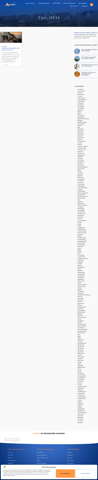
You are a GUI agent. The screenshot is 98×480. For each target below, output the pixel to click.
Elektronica (80, 177)
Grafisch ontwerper (82, 205)
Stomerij (80, 355)
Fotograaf (80, 189)
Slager (79, 336)
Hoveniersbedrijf (82, 220)
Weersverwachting (41, 463)
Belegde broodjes (82, 122)
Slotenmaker (81, 340)
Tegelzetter (80, 365)
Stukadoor (80, 359)
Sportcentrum (81, 345)
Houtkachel (80, 217)
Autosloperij (81, 105)
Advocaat (80, 93)
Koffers (79, 250)
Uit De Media (56, 3)
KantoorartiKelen (82, 238)
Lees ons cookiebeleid (39, 472)
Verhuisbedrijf (81, 393)
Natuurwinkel (81, 281)
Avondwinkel (81, 108)
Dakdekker (80, 156)
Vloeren (80, 400)
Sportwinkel (81, 352)
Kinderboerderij (82, 239)
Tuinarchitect (81, 381)
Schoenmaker (81, 327)
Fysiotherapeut (81, 191)
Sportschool (81, 350)
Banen (79, 113)
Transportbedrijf (82, 376)
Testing (79, 369)
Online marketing (82, 284)
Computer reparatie (83, 146)
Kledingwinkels (81, 245)
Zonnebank (80, 419)
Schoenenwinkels (82, 326)
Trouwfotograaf (81, 378)
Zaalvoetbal (80, 417)
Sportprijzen (81, 348)
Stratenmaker (81, 357)
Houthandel (81, 215)
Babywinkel (80, 110)
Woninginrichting (82, 412)
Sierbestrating (81, 333)
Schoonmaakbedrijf (82, 329)
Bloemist (80, 125)
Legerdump (81, 260)
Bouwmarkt (80, 136)
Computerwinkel (82, 148)
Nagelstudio (81, 277)
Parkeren (80, 302)
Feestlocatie (81, 181)
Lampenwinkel (81, 257)
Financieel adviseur (83, 188)
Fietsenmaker (81, 184)
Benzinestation (81, 124)
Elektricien (80, 176)
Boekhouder (81, 131)
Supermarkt (80, 360)
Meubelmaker (81, 272)
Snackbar (80, 341)
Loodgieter (80, 262)
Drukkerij (80, 172)
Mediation (80, 270)
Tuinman (80, 384)
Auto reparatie (81, 98)
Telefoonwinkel (81, 367)
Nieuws (39, 460)
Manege (80, 265)
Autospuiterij (81, 106)
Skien (79, 334)
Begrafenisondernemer (83, 119)
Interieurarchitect (82, 231)
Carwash (80, 143)
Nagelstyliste (81, 279)
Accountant (80, 89)
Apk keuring (81, 94)
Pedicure (80, 305)
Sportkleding (81, 346)
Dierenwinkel (81, 169)
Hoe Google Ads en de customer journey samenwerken (89, 65)
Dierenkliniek (81, 165)
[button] (91, 4)
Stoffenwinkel (81, 353)
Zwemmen (80, 422)
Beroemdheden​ (12, 460)
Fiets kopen (81, 182)
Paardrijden (81, 300)
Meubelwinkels (81, 274)
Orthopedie (81, 293)
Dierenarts (80, 163)
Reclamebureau (81, 310)
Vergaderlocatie (82, 391)
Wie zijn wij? (73, 6)
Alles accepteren (65, 473)
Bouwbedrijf (81, 134)
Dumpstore (80, 174)
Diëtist (79, 170)
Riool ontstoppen (82, 317)
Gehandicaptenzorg (83, 193)
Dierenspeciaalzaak (82, 167)
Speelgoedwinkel (82, 343)
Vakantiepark (81, 388)
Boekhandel (81, 129)
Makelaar (80, 264)
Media (79, 269)
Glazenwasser (81, 203)
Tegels (79, 364)
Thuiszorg (80, 372)
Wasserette (80, 403)
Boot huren (80, 132)
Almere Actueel (29, 3)
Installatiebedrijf (82, 229)
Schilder (80, 322)
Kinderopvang (81, 243)
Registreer (85, 6)
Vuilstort (80, 402)
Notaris (79, 283)
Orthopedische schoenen (84, 295)
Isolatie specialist (82, 232)
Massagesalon (81, 267)
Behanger (80, 120)
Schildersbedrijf (82, 324)
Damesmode (81, 160)
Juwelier (80, 236)
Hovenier (80, 219)
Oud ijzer (80, 296)
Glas (79, 200)
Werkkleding (81, 410)
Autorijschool (81, 101)
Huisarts (80, 222)
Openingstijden (82, 3)
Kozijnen (80, 252)
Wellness (80, 407)
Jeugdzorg (80, 234)
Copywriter (80, 151)
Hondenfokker (81, 212)
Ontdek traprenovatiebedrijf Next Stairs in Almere (11, 48)
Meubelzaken (81, 276)
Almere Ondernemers (69, 3)
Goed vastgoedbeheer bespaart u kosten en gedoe (89, 50)
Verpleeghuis (81, 395)
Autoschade (81, 103)
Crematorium (81, 153)
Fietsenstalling (81, 186)
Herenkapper (81, 208)
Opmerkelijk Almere (44, 3)
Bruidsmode (81, 138)
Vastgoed (80, 390)
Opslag (79, 288)
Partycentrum (81, 303)
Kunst (79, 253)
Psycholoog (80, 308)
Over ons (10, 452)
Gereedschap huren (83, 196)
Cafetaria (80, 139)
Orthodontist (81, 291)
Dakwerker (80, 158)
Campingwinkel (82, 141)
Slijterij (79, 338)
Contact (10, 458)
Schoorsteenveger (82, 331)
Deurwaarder (81, 162)
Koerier (79, 248)
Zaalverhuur (81, 416)
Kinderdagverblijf (82, 241)
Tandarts (80, 362)
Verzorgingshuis (82, 397)
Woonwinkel (81, 414)
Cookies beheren (85, 473)
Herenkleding (81, 210)
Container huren (82, 150)
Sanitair (79, 319)
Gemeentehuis (81, 194)
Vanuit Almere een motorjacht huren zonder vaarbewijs (88, 57)
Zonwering (80, 421)
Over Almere (40, 452)
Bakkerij (80, 112)
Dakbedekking (81, 155)
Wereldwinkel (81, 409)
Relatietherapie (81, 312)
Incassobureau (81, 227)
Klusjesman (80, 246)
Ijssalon (79, 226)
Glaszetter (80, 201)
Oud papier (81, 298)
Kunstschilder (81, 255)
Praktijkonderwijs (82, 307)
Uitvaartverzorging (82, 386)
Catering (80, 144)
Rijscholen (80, 315)
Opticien (80, 290)
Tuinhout (80, 383)
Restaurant (80, 314)
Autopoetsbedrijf (82, 100)
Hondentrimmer (82, 214)
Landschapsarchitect (83, 258)
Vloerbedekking (82, 398)
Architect (80, 96)
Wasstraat (80, 405)
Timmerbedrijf (81, 374)
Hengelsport (81, 207)
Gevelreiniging (81, 198)
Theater (79, 371)
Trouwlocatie (81, 379)
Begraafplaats (81, 117)
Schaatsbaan (81, 321)
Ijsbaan (79, 224)
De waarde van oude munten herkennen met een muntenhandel (88, 74)
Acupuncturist (81, 91)
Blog (79, 127)
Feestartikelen (81, 179)
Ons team (10, 455)
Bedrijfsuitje (81, 115)
